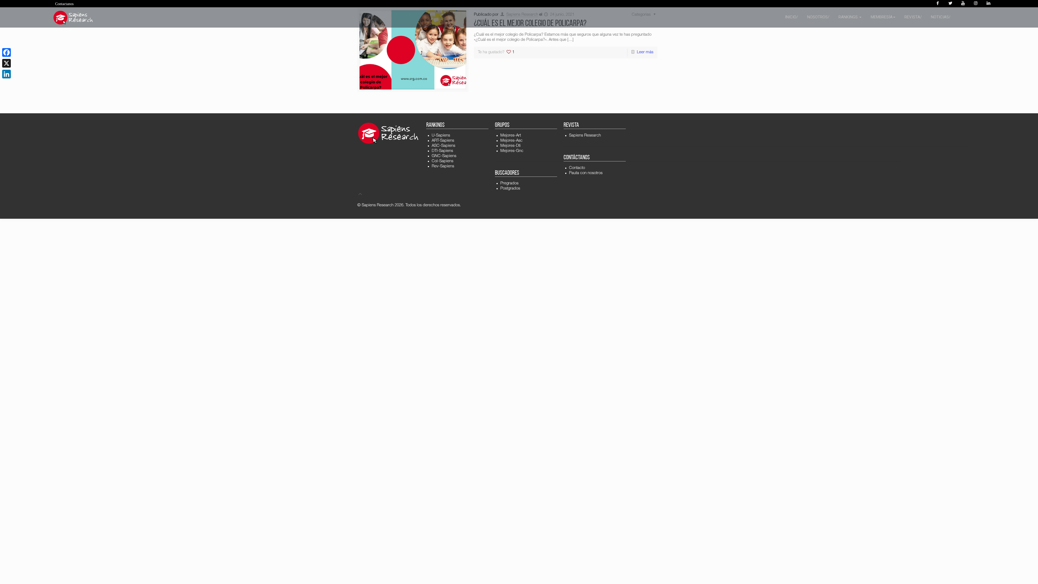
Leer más (645, 52)
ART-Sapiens (443, 141)
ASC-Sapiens (443, 146)
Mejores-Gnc (511, 151)
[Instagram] (976, 4)
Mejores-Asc (511, 141)
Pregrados (509, 183)
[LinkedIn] (6, 74)
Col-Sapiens (442, 161)
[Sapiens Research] (73, 17)
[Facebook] (937, 4)
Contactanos (64, 4)
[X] (6, 63)
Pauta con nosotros (586, 173)
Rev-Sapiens (443, 166)
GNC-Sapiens (444, 156)
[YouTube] (963, 4)
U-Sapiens (441, 136)
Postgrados (510, 189)
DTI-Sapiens (442, 151)
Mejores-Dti (510, 146)
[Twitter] (950, 4)
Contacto (577, 168)
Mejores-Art (510, 136)
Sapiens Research (585, 136)
